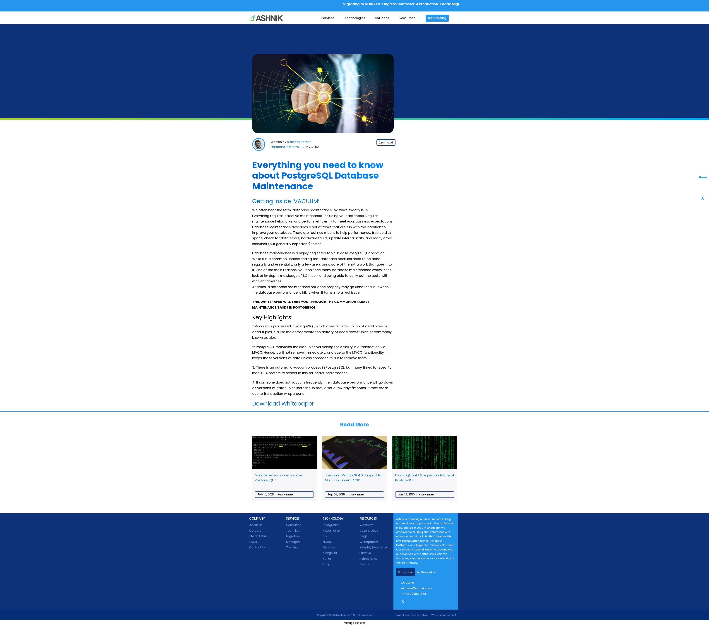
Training (292, 547)
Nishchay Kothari (299, 142)
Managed (293, 542)
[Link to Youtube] (418, 602)
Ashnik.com (345, 615)
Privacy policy (419, 615)
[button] (456, 18)
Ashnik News (368, 559)
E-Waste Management (442, 615)
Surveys (365, 553)
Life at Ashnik (258, 536)
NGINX (327, 542)
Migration (293, 536)
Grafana (329, 547)
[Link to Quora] (428, 602)
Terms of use (401, 615)
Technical (293, 530)
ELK (325, 536)
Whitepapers (369, 542)
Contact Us (257, 547)
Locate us (408, 582)
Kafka (327, 559)
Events (364, 564)
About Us (255, 525)
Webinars (366, 525)
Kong (326, 564)
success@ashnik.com (416, 588)
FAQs (253, 542)
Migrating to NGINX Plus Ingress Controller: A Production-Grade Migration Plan (381, 4)
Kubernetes (331, 530)
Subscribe (405, 572)
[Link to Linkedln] (413, 602)
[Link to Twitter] (402, 603)
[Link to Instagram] (408, 602)
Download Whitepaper (283, 403)
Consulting (293, 525)
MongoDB (330, 553)
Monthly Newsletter (373, 547)
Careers (255, 530)
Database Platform (285, 147)
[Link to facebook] (397, 602)
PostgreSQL (331, 525)
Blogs (363, 536)
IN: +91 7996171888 (413, 594)
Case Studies (368, 530)
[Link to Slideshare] (423, 602)
